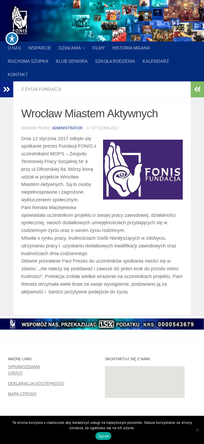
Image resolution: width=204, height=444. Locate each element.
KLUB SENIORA (72, 61)
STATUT (15, 373)
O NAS (14, 48)
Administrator (67, 128)
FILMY (98, 48)
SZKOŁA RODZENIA (115, 61)
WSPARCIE (39, 48)
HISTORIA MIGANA (131, 48)
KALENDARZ (156, 61)
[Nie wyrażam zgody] (197, 430)
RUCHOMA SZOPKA (28, 61)
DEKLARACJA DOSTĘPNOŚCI (36, 383)
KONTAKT (18, 74)
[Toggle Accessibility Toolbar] (12, 38)
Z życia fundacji (41, 89)
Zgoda (103, 436)
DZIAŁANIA (70, 48)
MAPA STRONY (22, 394)
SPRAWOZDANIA (24, 366)
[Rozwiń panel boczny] (6, 89)
